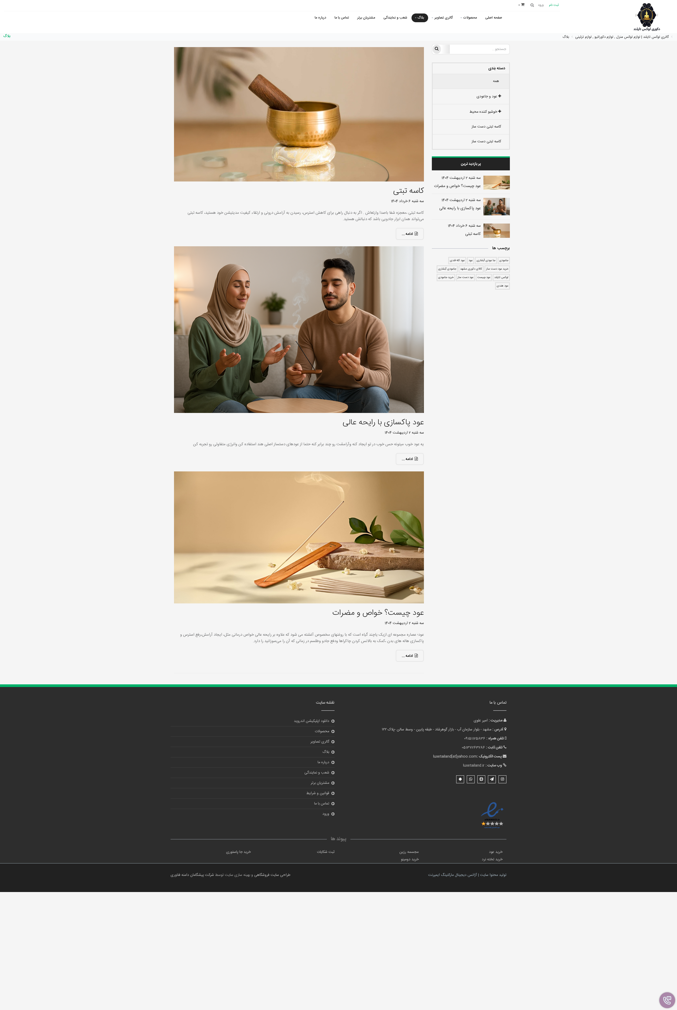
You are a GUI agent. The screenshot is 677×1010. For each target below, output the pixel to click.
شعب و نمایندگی (395, 18)
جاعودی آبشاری (447, 269)
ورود (325, 814)
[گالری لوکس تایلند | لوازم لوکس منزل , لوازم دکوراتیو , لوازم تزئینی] (646, 17)
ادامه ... (407, 234)
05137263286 (473, 747)
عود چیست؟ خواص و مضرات (457, 186)
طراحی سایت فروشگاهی (271, 875)
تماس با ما (342, 18)
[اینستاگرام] (502, 779)
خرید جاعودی (446, 277)
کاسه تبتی (473, 234)
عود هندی (502, 286)
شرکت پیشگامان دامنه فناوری (192, 875)
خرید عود (495, 852)
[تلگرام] (492, 779)
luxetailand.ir (473, 765)
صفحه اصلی (493, 18)
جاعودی (503, 260)
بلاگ (421, 18)
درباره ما (320, 18)
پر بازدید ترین (471, 164)
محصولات (470, 18)
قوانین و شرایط (317, 793)
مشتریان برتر (366, 18)
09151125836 (474, 738)
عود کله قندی (457, 260)
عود (471, 260)
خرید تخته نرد (492, 859)
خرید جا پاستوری (238, 852)
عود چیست (483, 277)
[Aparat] (481, 779)
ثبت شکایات (326, 852)
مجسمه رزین (409, 852)
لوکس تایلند (501, 277)
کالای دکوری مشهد (471, 269)
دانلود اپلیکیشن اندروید (311, 721)
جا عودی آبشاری (486, 260)
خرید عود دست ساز (497, 269)
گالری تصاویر (443, 18)
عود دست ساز (465, 277)
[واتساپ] (471, 779)
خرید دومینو (410, 859)
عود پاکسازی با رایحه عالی (460, 208)
